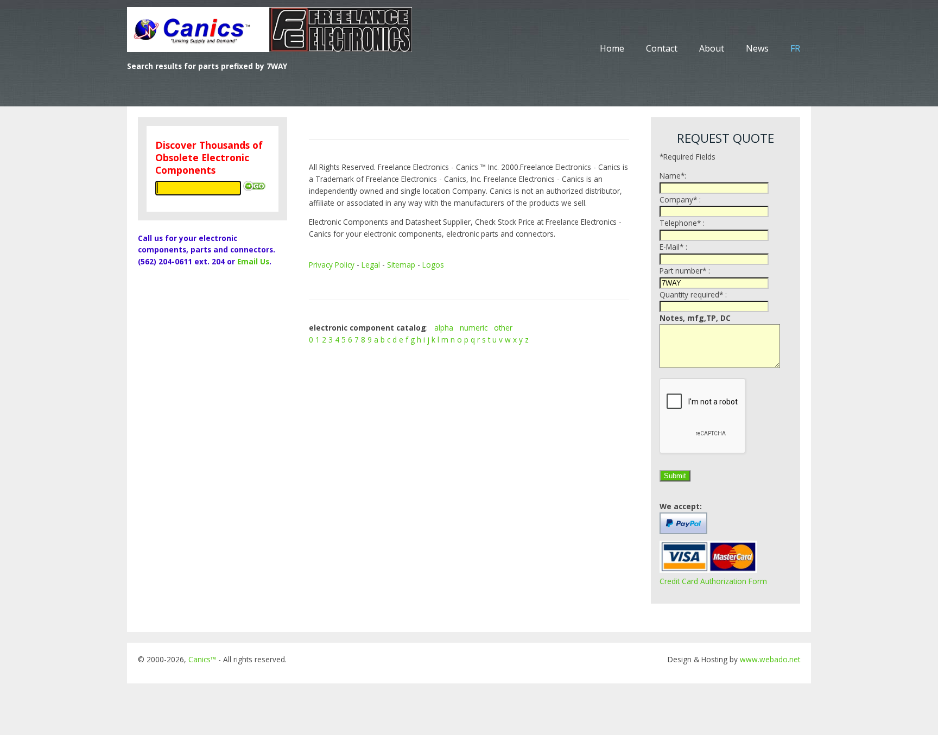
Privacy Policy (331, 264)
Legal (371, 264)
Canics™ (202, 659)
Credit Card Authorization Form (713, 581)
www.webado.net (770, 659)
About (711, 48)
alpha (443, 327)
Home (612, 48)
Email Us (253, 261)
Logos (433, 264)
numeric (473, 327)
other (503, 327)
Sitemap (401, 264)
